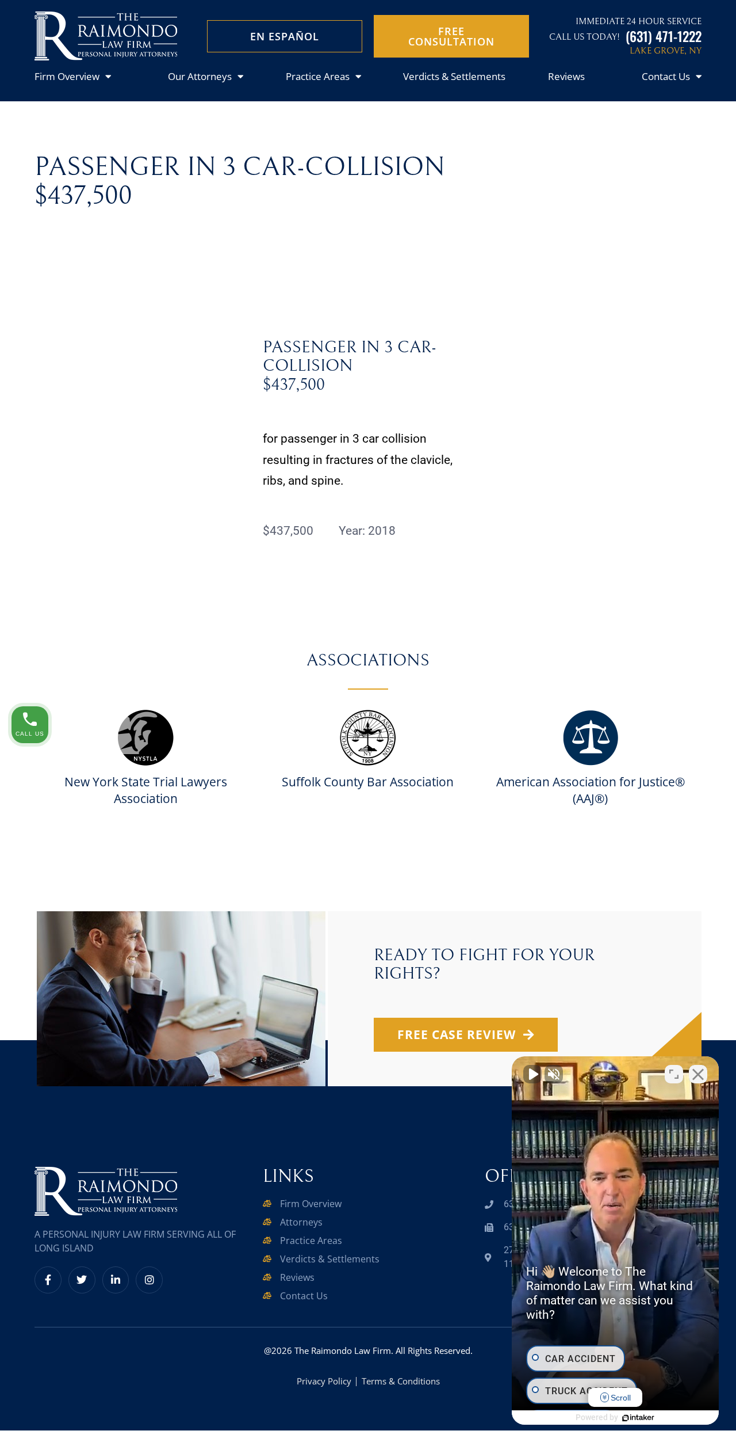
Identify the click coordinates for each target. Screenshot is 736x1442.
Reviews (566, 76)
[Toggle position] (674, 1074)
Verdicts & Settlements (454, 76)
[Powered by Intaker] (638, 1417)
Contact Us (666, 76)
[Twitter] (81, 1279)
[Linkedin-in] (115, 1279)
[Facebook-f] (48, 1279)
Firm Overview (66, 76)
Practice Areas (318, 76)
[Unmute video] (532, 1074)
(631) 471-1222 (664, 36)
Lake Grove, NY (666, 50)
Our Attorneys (200, 76)
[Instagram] (149, 1279)
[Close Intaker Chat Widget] (698, 1074)
